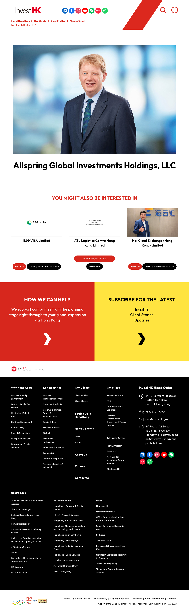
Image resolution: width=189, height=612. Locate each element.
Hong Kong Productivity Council (68, 520)
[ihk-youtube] (85, 11)
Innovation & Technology (49, 440)
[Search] (163, 10)
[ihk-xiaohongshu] (98, 11)
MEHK (99, 500)
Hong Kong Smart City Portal (67, 534)
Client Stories (81, 401)
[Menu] (174, 10)
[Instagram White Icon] (78, 11)
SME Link (100, 534)
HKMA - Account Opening (66, 515)
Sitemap (171, 598)
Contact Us (82, 477)
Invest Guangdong (62, 571)
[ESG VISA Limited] (36, 222)
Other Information (154, 598)
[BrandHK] (21, 601)
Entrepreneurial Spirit (21, 438)
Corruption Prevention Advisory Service (26, 531)
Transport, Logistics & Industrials (53, 466)
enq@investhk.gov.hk (158, 419)
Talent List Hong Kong (106, 563)
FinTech (46, 433)
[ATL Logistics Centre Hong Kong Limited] (94, 222)
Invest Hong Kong (20, 21)
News (77, 436)
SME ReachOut (103, 540)
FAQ (109, 401)
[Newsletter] (142, 339)
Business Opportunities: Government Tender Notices (116, 420)
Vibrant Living (17, 427)
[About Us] (47, 339)
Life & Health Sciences (53, 447)
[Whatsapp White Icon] (105, 11)
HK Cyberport (17, 567)
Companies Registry (20, 523)
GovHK (14, 552)
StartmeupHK (113, 469)
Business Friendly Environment (19, 397)
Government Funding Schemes (21, 446)
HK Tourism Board (62, 500)
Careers (80, 466)
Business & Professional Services (53, 397)
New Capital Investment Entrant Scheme (116, 460)
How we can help (47, 299)
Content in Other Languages (115, 408)
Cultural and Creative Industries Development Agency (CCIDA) (26, 540)
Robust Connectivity (20, 433)
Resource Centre (115, 395)
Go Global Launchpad (21, 422)
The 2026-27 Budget (21, 509)
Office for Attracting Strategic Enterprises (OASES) (110, 519)
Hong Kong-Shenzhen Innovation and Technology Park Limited (69, 528)
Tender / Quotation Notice (76, 598)
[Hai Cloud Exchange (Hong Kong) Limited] (152, 222)
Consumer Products (52, 404)
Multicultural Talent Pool (20, 415)
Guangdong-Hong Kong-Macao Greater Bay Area (26, 560)
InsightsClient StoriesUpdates (141, 314)
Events (78, 441)
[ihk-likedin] (65, 11)
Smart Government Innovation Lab (110, 528)
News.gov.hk (102, 506)
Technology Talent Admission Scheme (110, 571)
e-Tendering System (20, 547)
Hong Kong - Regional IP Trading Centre (69, 508)
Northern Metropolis (105, 511)
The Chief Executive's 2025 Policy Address (27, 502)
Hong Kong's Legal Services (67, 554)
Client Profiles (57, 21)
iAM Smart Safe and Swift (66, 565)
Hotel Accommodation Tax (66, 560)
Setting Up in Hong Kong (83, 415)
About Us (81, 454)
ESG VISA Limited (36, 240)
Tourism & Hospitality (53, 458)
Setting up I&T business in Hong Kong (110, 547)
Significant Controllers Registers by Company (111, 556)
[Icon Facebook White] (72, 11)
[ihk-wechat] (91, 11)
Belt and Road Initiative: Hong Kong (25, 517)
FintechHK (112, 451)
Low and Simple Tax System (20, 406)
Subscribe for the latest (141, 299)
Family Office (49, 422)
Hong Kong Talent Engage (66, 540)
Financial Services (51, 427)
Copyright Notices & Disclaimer (126, 598)
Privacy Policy (100, 598)
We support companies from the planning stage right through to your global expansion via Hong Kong (47, 314)
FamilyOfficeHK (114, 445)
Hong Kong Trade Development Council (69, 547)
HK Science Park (19, 572)
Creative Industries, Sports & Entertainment (52, 413)
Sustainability (49, 453)
